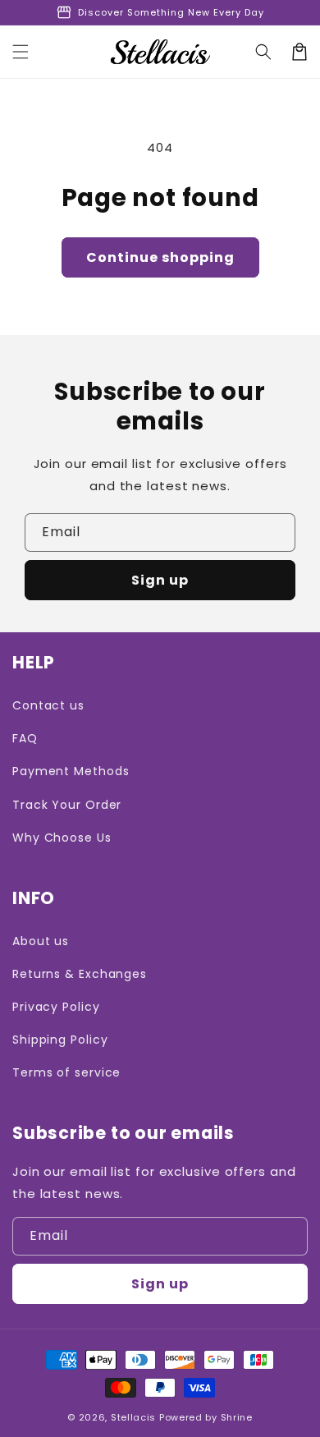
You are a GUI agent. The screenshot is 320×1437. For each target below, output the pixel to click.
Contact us (48, 705)
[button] (20, 52)
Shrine (237, 1417)
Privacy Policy (56, 1007)
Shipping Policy (60, 1039)
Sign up (160, 580)
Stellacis (133, 1417)
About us (40, 941)
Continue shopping (160, 257)
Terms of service (66, 1072)
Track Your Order (66, 805)
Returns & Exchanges (79, 974)
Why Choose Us (62, 837)
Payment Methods (71, 771)
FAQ (25, 738)
